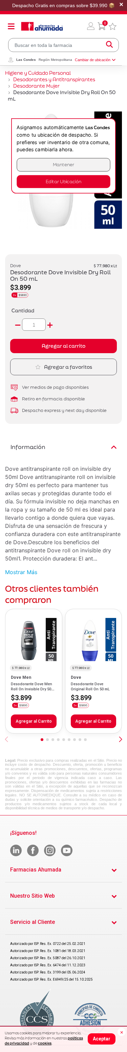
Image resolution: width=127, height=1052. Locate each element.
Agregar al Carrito (34, 721)
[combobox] (63, 45)
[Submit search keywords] (109, 45)
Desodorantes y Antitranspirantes (54, 79)
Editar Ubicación (63, 182)
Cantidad (23, 310)
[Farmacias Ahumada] (42, 26)
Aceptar (101, 1038)
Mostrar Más (21, 572)
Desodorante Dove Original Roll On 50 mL (90, 686)
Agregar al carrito (63, 346)
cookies (44, 1043)
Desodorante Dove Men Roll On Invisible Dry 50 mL (31, 689)
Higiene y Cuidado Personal (38, 73)
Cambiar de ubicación (92, 60)
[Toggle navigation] (11, 26)
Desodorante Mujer (36, 86)
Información (27, 447)
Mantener (64, 165)
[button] (91, 26)
